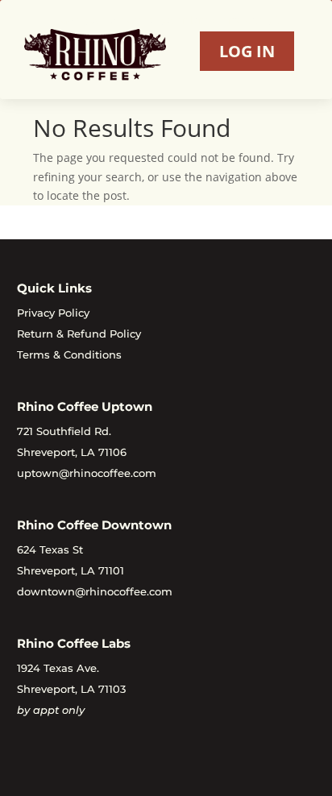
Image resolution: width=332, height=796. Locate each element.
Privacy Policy (53, 312)
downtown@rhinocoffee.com (94, 591)
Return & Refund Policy (79, 333)
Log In (247, 51)
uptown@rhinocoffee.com (86, 472)
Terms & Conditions (69, 354)
